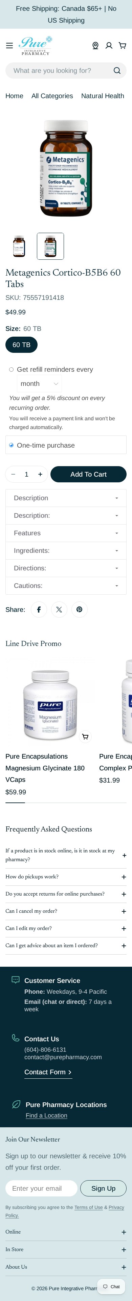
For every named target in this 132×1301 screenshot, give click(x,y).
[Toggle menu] (9, 45)
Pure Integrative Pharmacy (78, 1288)
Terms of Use (88, 1207)
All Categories (52, 96)
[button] (66, 498)
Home (14, 96)
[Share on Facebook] (39, 609)
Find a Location (46, 1115)
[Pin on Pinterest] (79, 609)
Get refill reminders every (56, 369)
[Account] (109, 45)
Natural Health (102, 96)
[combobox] (66, 70)
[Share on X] (59, 609)
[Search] (117, 70)
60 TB (21, 344)
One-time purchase (46, 445)
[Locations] (95, 45)
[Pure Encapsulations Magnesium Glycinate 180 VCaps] (50, 701)
